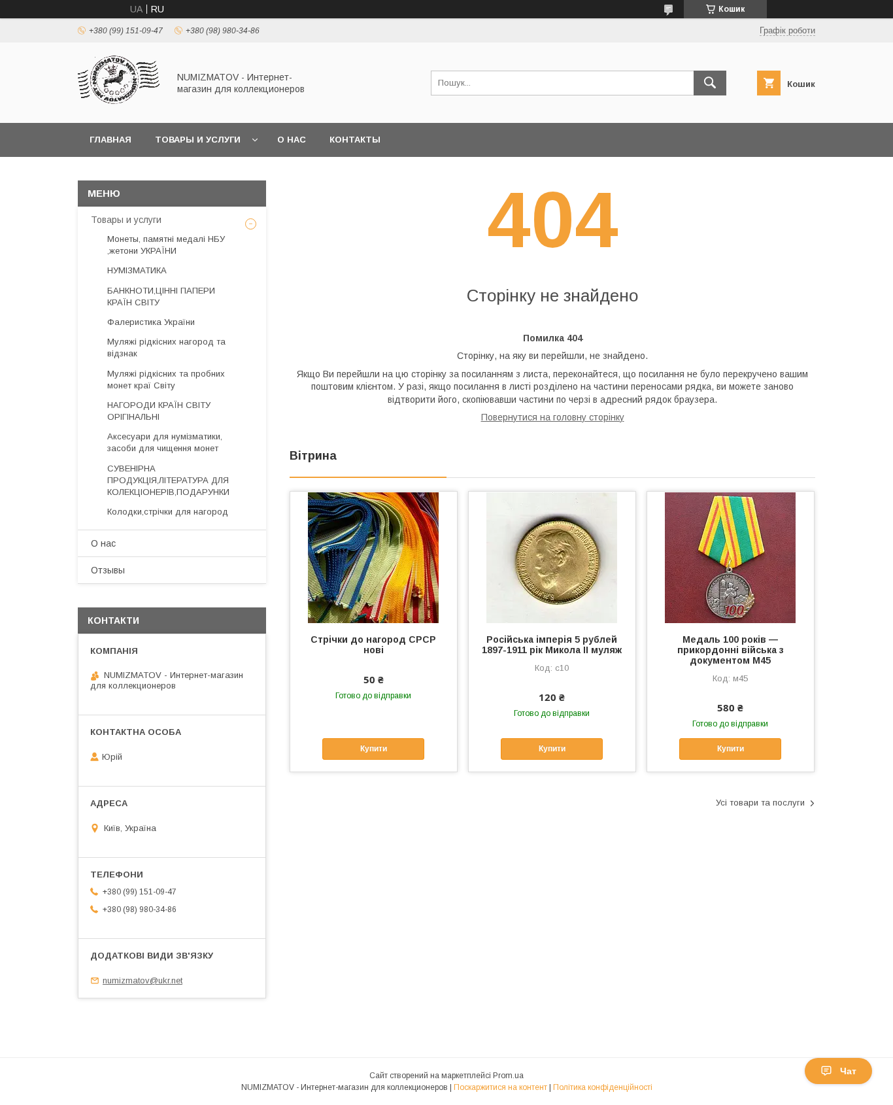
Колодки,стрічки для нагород (167, 512)
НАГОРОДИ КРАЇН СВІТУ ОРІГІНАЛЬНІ (159, 411)
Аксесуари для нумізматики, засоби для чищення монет (164, 442)
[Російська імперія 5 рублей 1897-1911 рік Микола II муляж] (552, 557)
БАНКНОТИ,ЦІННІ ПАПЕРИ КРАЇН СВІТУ (161, 296)
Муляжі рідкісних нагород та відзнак (166, 347)
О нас (291, 139)
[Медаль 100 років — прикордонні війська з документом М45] (730, 557)
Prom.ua (508, 1075)
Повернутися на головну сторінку (552, 417)
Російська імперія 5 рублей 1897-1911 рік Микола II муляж (552, 644)
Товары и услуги (198, 139)
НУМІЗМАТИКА (137, 270)
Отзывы (108, 570)
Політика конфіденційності (602, 1087)
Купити (373, 748)
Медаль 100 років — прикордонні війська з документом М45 (730, 650)
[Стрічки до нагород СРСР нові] (373, 557)
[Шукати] (710, 83)
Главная (110, 139)
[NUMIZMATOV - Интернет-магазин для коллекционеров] (119, 106)
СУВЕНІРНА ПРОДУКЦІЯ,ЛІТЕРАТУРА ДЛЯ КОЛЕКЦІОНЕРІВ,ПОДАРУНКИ (168, 480)
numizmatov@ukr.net (142, 980)
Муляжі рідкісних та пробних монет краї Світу (166, 379)
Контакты (354, 139)
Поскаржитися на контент (500, 1087)
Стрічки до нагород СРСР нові (373, 644)
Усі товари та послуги (760, 803)
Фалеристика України (151, 322)
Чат (848, 1071)
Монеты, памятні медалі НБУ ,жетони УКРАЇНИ (166, 245)
